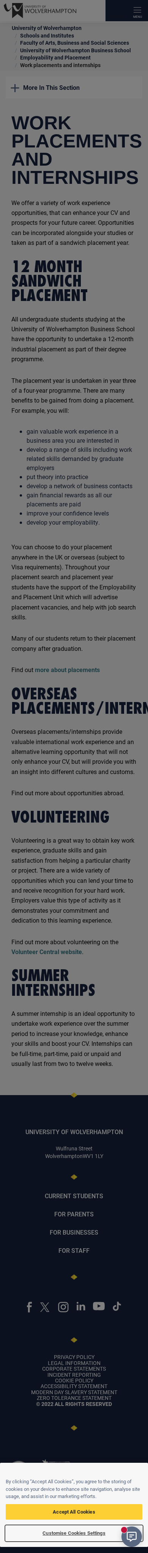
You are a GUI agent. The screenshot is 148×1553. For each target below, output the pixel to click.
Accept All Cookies (74, 1511)
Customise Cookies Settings (74, 1532)
